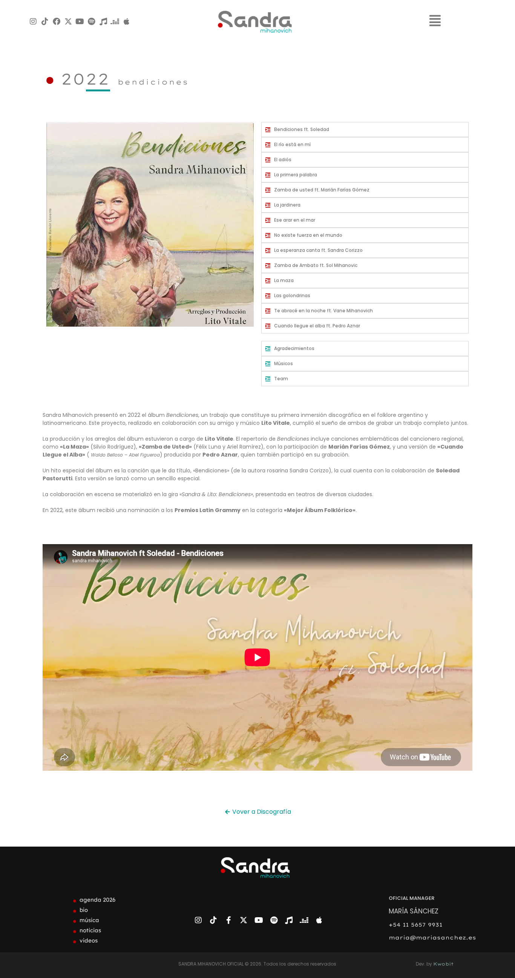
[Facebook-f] (228, 920)
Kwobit (443, 964)
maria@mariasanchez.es (432, 937)
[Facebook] (56, 21)
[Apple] (126, 21)
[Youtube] (80, 21)
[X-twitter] (68, 21)
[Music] (103, 21)
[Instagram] (33, 21)
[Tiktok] (45, 21)
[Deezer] (115, 21)
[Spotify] (91, 21)
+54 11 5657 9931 (415, 924)
